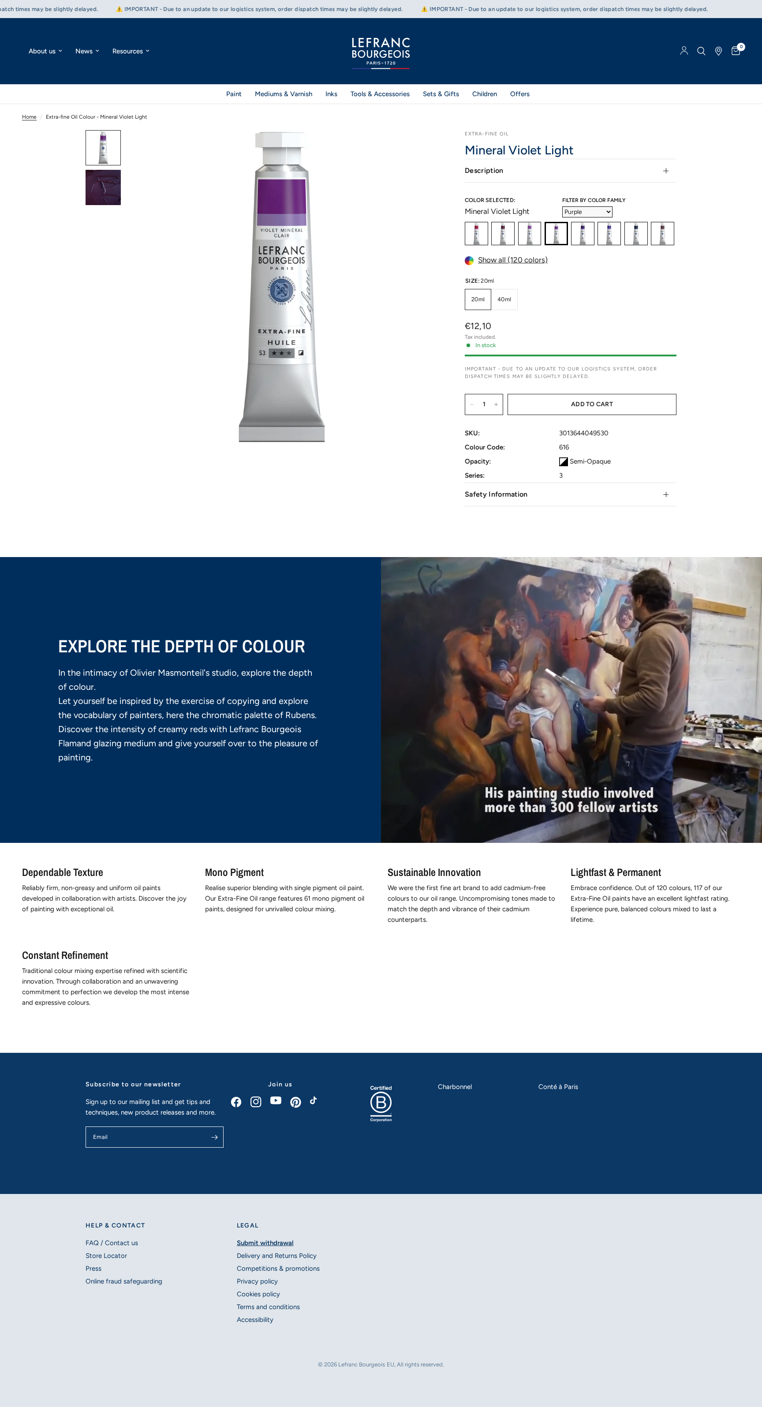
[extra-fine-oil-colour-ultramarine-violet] (609, 233)
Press (93, 1268)
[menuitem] (45, 51)
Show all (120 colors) (513, 260)
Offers (520, 94)
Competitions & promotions (278, 1268)
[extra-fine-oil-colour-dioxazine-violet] (582, 233)
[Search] (701, 51)
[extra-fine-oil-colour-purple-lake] (503, 233)
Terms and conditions (268, 1307)
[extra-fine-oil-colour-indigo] (636, 233)
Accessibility (255, 1320)
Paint (234, 94)
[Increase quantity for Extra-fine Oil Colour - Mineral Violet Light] (496, 404)
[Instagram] (260, 1102)
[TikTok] (320, 1102)
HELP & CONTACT (116, 1226)
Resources (127, 51)
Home (29, 117)
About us (42, 51)
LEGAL (248, 1226)
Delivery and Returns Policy (277, 1256)
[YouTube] (280, 1100)
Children (484, 94)
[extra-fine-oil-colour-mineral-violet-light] (556, 233)
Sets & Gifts (441, 94)
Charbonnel (455, 1087)
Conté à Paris (558, 1087)
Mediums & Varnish (283, 94)
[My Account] (684, 51)
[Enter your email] (215, 1137)
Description (484, 170)
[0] (733, 51)
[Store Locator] (718, 51)
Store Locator (106, 1256)
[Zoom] (419, 148)
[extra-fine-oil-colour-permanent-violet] (476, 233)
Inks (331, 94)
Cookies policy (258, 1294)
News (84, 51)
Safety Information (496, 494)
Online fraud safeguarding (124, 1281)
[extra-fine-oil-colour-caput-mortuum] (662, 233)
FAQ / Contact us (112, 1243)
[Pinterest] (300, 1102)
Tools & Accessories (380, 94)
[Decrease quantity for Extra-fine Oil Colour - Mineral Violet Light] (471, 404)
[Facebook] (240, 1102)
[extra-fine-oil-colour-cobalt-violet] (530, 233)
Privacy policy (257, 1281)
